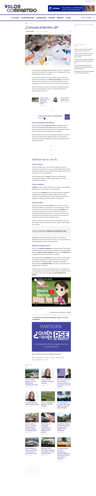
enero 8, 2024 (39, 31)
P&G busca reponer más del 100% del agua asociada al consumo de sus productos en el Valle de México (63, 383)
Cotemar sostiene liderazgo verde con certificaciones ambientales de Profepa (45, 100)
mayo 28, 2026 (29, 432)
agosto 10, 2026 (64, 102)
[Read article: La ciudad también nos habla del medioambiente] (32, 396)
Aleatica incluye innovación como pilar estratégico (63, 476)
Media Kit (60, 18)
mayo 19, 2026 (29, 455)
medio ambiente (39, 357)
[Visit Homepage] (20, 8)
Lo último (15, 18)
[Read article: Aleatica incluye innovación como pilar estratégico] (64, 468)
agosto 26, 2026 (43, 105)
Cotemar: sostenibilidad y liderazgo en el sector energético (48, 404)
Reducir (52, 357)
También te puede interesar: (49, 231)
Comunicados (41, 18)
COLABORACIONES (27, 18)
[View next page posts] (53, 110)
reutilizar (46, 359)
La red (68, 18)
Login (83, 17)
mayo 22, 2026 (61, 432)
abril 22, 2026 (45, 483)
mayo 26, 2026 (45, 434)
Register (89, 17)
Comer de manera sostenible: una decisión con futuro (65, 99)
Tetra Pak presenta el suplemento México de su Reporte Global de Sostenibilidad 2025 (84, 61)
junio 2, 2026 (61, 409)
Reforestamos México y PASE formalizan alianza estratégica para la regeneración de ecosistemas (63, 427)
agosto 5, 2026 (61, 388)
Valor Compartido (30, 31)
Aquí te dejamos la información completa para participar (46, 354)
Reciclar (47, 357)
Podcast (51, 18)
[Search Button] (94, 18)
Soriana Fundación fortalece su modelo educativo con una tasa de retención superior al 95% (83, 55)
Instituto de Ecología (65, 312)
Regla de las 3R (60, 357)
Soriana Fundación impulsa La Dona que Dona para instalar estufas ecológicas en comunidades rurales (31, 427)
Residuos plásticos (37, 359)
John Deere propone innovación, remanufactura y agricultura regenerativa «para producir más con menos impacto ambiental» (63, 453)
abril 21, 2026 (61, 480)
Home (26, 23)
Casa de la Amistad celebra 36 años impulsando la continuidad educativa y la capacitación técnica (83, 67)
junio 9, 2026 (44, 408)
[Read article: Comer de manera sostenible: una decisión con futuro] (55, 99)
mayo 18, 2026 (45, 455)
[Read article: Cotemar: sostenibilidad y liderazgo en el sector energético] (48, 396)
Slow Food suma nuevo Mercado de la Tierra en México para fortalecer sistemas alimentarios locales (47, 478)
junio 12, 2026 (29, 406)
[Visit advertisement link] (71, 8)
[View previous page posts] (50, 110)
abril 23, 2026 (61, 460)
